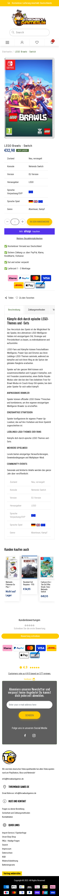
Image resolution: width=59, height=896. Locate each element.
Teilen (10, 297)
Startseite (7, 51)
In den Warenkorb (39, 221)
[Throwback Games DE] (29, 17)
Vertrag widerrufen (12, 873)
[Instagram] (34, 735)
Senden (29, 715)
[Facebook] (25, 735)
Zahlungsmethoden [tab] (36, 309)
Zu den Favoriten (26, 297)
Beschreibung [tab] (14, 309)
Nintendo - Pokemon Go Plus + (10, 584)
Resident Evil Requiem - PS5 (28, 583)
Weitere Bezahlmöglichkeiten (29, 238)
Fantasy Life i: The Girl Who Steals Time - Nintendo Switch (46, 586)
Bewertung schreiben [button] (30, 636)
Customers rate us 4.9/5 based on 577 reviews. (29, 673)
